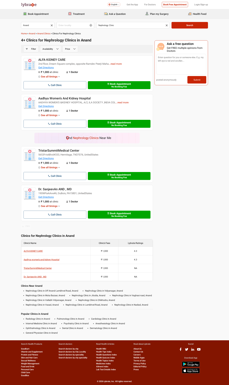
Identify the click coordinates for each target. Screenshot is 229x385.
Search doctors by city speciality (73, 357)
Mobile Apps (139, 357)
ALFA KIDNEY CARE (51, 60)
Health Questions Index (106, 355)
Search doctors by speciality (71, 355)
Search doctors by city (68, 349)
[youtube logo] (199, 350)
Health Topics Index (105, 360)
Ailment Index (102, 366)
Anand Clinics (43, 33)
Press (136, 369)
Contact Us (138, 352)
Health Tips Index (104, 352)
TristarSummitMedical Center (58, 150)
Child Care (25, 372)
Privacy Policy (140, 363)
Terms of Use (140, 360)
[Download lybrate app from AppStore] (191, 373)
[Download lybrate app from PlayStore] (191, 366)
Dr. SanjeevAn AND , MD (55, 189)
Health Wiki (101, 349)
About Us (138, 349)
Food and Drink (27, 366)
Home (24, 33)
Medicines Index (103, 363)
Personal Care (27, 369)
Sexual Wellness (28, 360)
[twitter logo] (186, 350)
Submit (196, 80)
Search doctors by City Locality (72, 352)
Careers (137, 355)
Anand (32, 33)
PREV (27, 226)
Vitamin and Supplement (32, 352)
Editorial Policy (140, 366)
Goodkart (25, 349)
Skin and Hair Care (29, 357)
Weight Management (30, 363)
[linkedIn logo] (193, 350)
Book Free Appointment (175, 4)
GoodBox (25, 375)
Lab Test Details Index (106, 369)
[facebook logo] (180, 350)
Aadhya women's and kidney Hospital (64, 98)
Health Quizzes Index (105, 357)
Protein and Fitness (29, 355)
